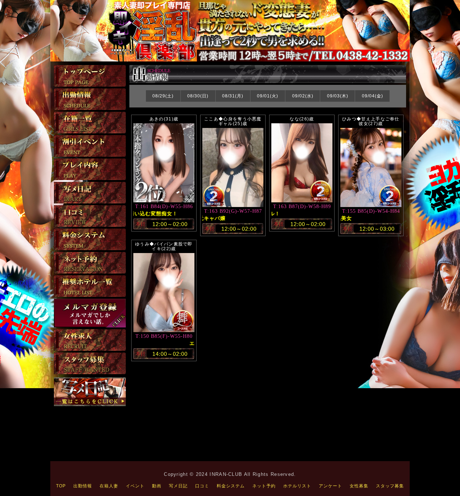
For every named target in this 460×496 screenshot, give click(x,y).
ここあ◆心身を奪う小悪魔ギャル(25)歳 (233, 121)
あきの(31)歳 (164, 118)
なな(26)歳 (302, 118)
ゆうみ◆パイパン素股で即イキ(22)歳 (164, 246)
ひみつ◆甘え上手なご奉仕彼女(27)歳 (371, 121)
